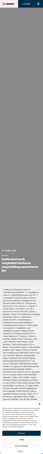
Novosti (5, 255)
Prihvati (21, 433)
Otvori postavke (21, 446)
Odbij (21, 439)
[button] (39, 404)
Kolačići (20, 451)
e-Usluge (26, 4)
